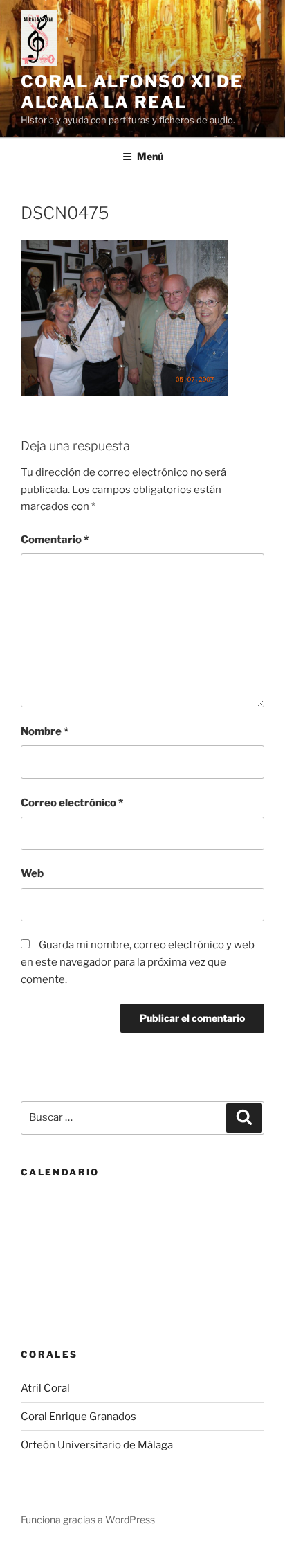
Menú (150, 156)
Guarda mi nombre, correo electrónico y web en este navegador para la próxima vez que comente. (138, 962)
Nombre (44, 731)
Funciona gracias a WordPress (88, 1519)
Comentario (55, 539)
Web (32, 873)
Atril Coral (45, 1388)
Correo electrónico (72, 803)
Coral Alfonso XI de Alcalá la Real (131, 91)
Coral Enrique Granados (78, 1416)
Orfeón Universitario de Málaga (97, 1445)
